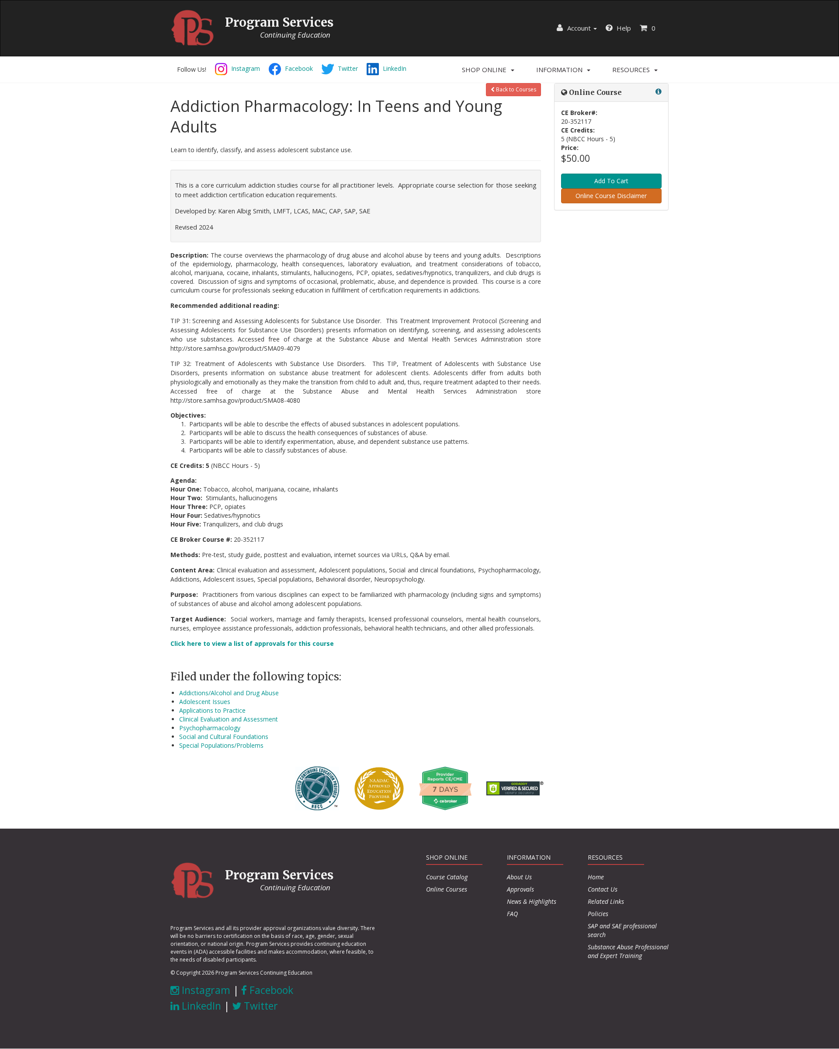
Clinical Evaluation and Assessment (228, 719)
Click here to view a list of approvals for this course (252, 643)
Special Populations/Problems (221, 745)
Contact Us (602, 889)
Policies (598, 914)
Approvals (520, 889)
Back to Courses (515, 89)
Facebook (270, 990)
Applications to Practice (212, 710)
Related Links (606, 901)
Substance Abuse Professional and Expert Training (628, 951)
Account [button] (579, 28)
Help (623, 28)
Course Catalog (447, 877)
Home (596, 877)
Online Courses (446, 889)
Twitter (259, 1006)
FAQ (512, 914)
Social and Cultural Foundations (223, 736)
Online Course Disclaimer (611, 196)
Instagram (204, 990)
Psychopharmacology (209, 728)
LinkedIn (200, 1006)
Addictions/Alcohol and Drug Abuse (229, 693)
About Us (519, 877)
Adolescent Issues (204, 701)
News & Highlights (531, 901)
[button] (488, 69)
